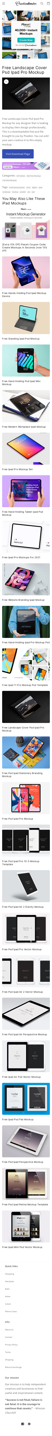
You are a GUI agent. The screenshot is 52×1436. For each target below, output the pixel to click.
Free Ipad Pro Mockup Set (17, 469)
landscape (6, 192)
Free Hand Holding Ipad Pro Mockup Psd (26, 642)
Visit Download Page (18, 154)
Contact (8, 1337)
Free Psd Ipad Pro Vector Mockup (22, 949)
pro (29, 192)
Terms (8, 1352)
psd (33, 192)
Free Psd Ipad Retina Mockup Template (25, 1204)
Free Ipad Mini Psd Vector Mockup (22, 1247)
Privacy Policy (11, 1344)
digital (34, 187)
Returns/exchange (13, 1367)
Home (7, 1296)
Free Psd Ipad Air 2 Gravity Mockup (23, 906)
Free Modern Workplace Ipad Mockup (24, 426)
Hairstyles (9, 1281)
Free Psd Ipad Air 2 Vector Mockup (22, 991)
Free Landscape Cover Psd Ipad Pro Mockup (23, 729)
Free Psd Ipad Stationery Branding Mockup (22, 775)
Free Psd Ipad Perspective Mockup (22, 1162)
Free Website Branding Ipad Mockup (23, 599)
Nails (7, 1289)
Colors (8, 1304)
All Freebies (21, 176)
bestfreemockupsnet (16, 187)
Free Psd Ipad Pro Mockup (17, 818)
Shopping (9, 1274)
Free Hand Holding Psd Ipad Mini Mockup (21, 383)
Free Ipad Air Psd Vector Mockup (21, 1076)
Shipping (9, 1359)
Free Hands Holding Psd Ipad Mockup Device (24, 295)
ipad (40, 187)
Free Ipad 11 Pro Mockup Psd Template (25, 685)
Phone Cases (11, 1311)
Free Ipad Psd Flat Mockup (17, 1119)
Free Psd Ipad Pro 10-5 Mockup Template (20, 863)
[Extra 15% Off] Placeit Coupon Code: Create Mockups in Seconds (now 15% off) (24, 247)
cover (28, 187)
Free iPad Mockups (10, 180)
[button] (3, 3)
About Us (9, 1329)
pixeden (23, 192)
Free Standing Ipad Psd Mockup (21, 338)
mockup (15, 192)
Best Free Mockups (34, 176)
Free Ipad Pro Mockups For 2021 (21, 557)
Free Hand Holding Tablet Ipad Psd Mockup (22, 513)
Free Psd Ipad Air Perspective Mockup (24, 1034)
